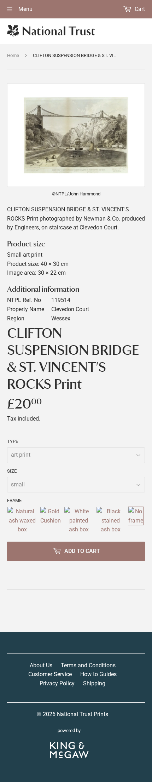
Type (12, 441)
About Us (41, 665)
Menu (25, 9)
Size (12, 471)
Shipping (94, 683)
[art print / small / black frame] (110, 521)
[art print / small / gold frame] (50, 521)
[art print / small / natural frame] (22, 521)
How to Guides (98, 674)
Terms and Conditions (88, 665)
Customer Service (50, 674)
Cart (139, 9)
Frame (14, 500)
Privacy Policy (57, 683)
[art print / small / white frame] (78, 521)
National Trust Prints (82, 714)
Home (13, 55)
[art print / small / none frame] (136, 521)
